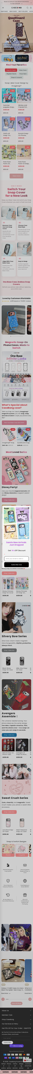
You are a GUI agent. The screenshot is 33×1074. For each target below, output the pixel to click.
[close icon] (28, 508)
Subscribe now (16, 565)
